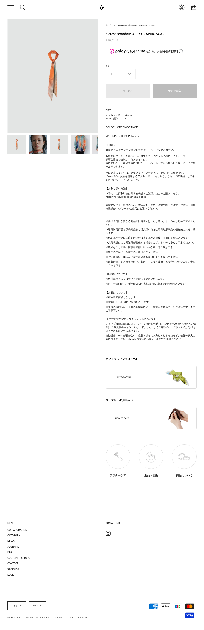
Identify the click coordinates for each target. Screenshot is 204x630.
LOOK (10, 574)
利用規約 (58, 618)
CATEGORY (13, 535)
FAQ (9, 552)
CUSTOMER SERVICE (19, 557)
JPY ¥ (35, 606)
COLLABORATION (17, 529)
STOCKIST (13, 569)
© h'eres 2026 (14, 618)
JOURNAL (13, 546)
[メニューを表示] (10, 7)
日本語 (15, 606)
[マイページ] (182, 7)
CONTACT (12, 563)
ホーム (109, 25)
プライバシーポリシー (77, 618)
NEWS (11, 541)
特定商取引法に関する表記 (37, 618)
